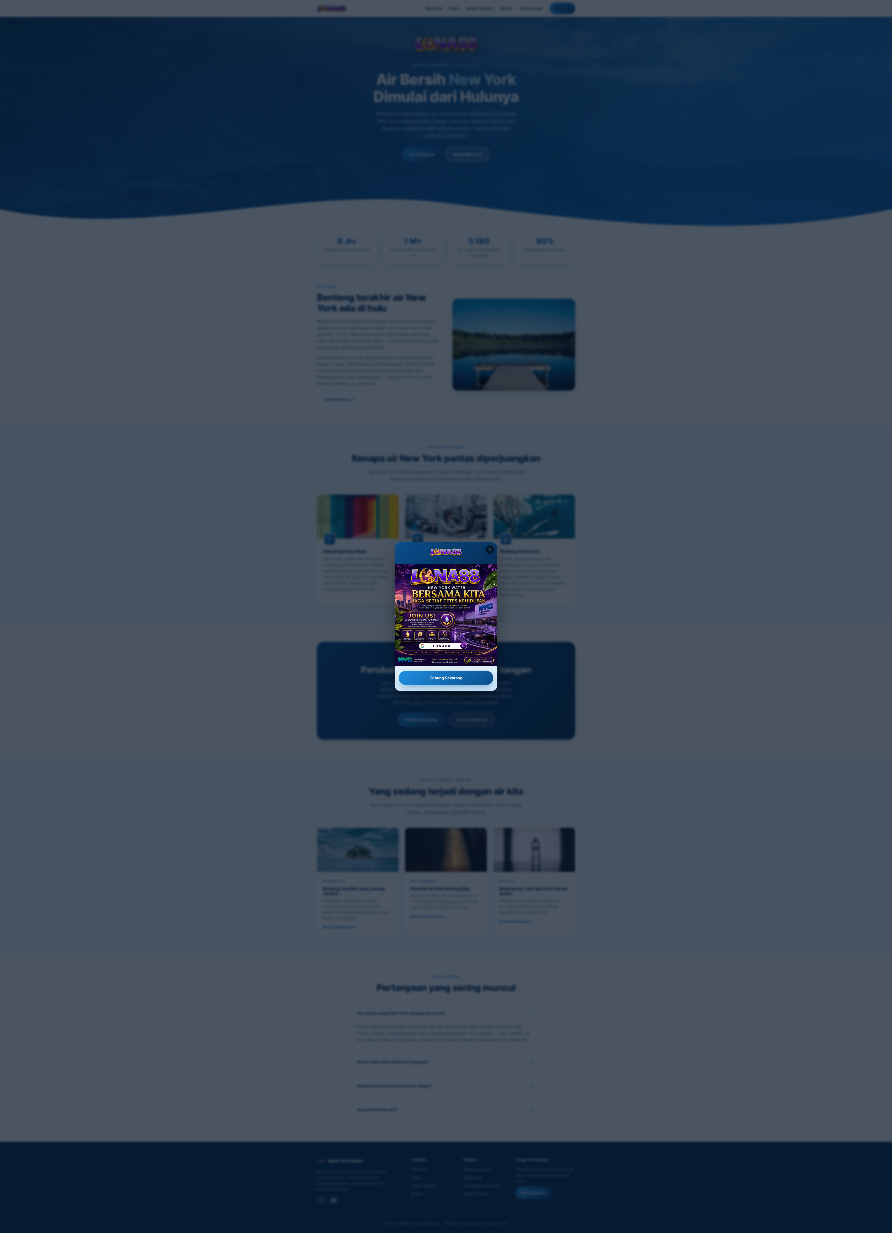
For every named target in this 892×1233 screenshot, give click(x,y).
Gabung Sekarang (445, 678)
